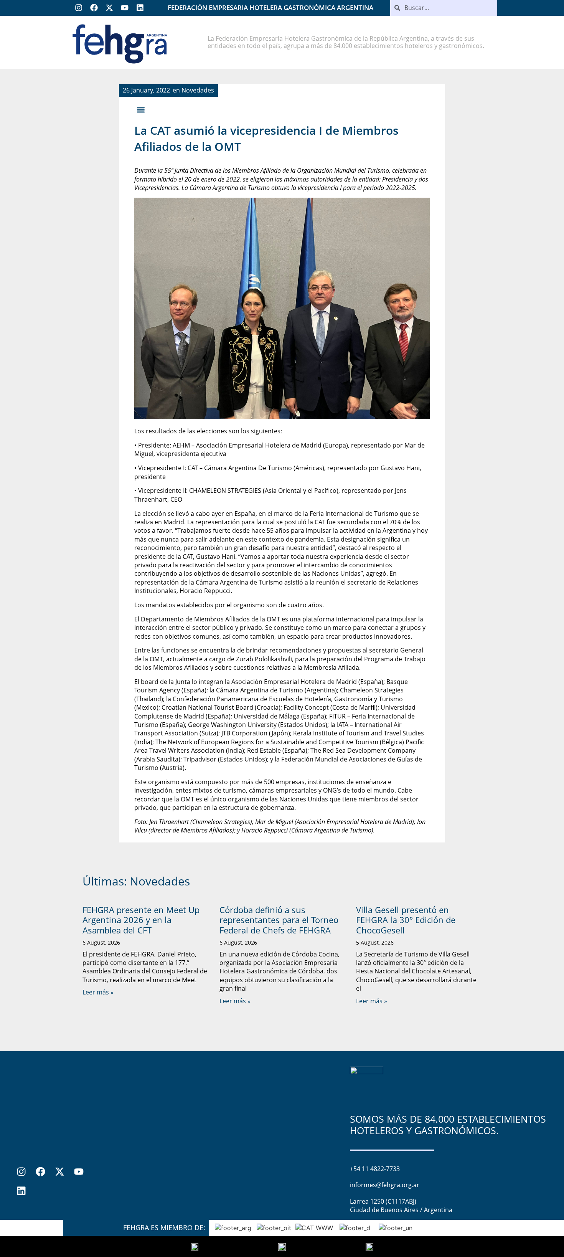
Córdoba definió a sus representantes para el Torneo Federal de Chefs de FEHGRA (278, 920)
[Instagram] (78, 7)
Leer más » (98, 992)
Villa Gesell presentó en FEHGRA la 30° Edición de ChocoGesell (405, 920)
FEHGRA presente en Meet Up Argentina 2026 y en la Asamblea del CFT (141, 920)
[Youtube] (124, 7)
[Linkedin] (140, 7)
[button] (140, 109)
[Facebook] (94, 7)
